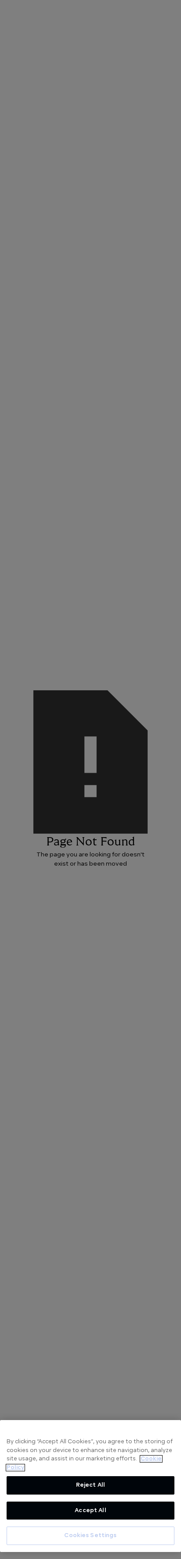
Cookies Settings (90, 1535)
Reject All (90, 1485)
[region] (90, 1486)
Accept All (90, 1510)
